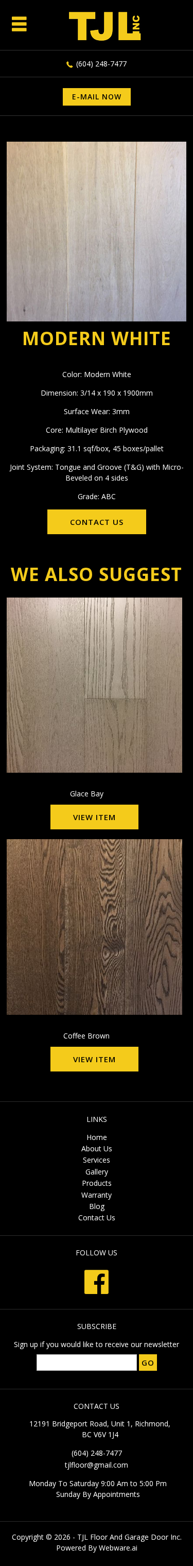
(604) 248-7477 (101, 64)
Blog (96, 1206)
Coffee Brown (86, 1036)
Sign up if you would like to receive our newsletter (96, 1344)
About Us (96, 1148)
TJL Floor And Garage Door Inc (128, 1537)
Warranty (96, 1195)
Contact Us (96, 1217)
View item (94, 817)
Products (97, 1183)
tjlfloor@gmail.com (96, 1465)
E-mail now (96, 96)
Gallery (96, 1172)
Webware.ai (118, 1548)
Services (96, 1160)
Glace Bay (86, 793)
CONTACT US (97, 522)
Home (96, 1137)
